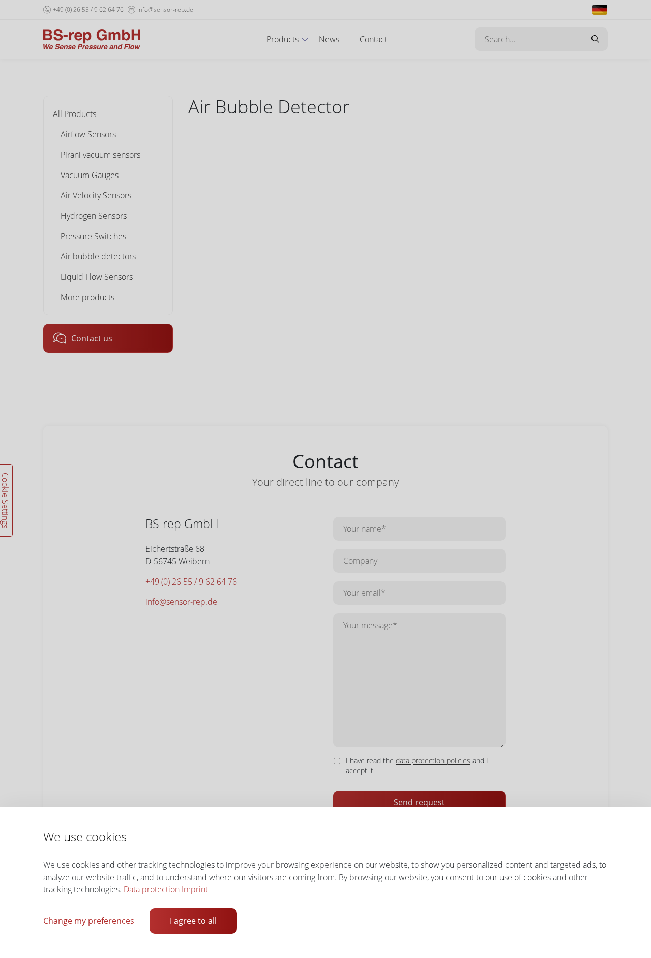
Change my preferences (88, 920)
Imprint (195, 889)
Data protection (152, 889)
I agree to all (193, 920)
